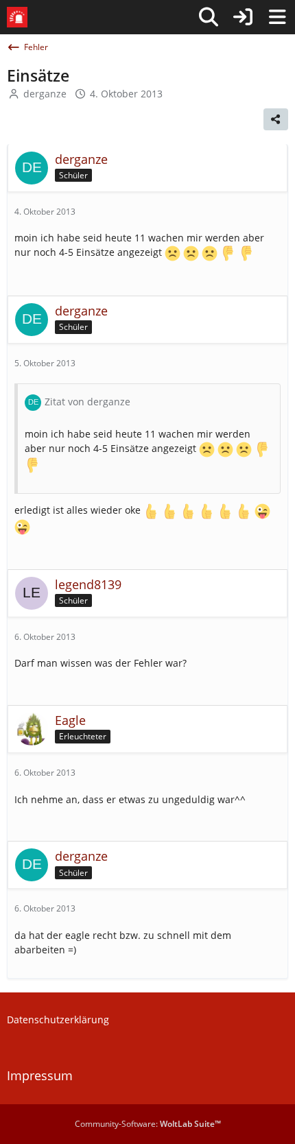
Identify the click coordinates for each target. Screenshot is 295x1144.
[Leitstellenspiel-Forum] (17, 17)
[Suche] (208, 17)
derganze (45, 93)
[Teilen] (275, 119)
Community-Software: (148, 1124)
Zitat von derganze (87, 401)
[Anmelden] (243, 17)
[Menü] (277, 17)
